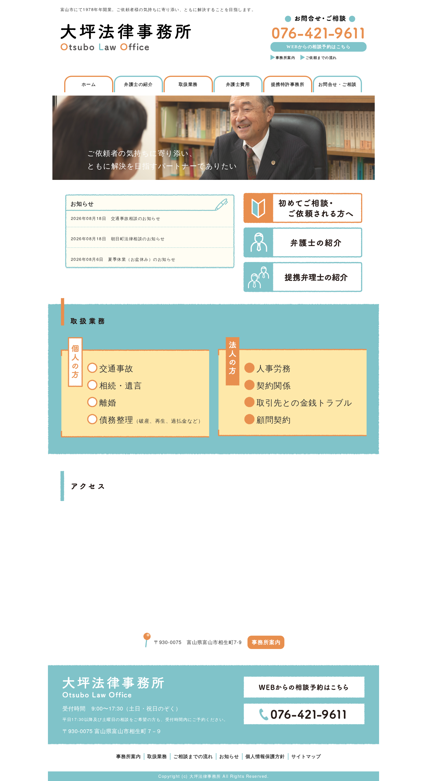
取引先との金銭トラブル (304, 402)
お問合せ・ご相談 (337, 84)
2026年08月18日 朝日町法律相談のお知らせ (118, 238)
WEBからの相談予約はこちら (318, 46)
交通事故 (116, 368)
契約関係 (273, 385)
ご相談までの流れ (193, 756)
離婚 (107, 402)
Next (385, 136)
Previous (42, 136)
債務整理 (151, 419)
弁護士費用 (238, 84)
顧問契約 (273, 419)
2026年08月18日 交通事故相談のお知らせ (116, 218)
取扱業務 (188, 84)
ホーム (89, 84)
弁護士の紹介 (138, 84)
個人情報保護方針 (265, 756)
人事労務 (273, 368)
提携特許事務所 (288, 84)
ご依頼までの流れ (321, 58)
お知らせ (229, 756)
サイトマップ (306, 756)
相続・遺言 (120, 385)
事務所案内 (285, 58)
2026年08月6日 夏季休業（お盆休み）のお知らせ (123, 259)
